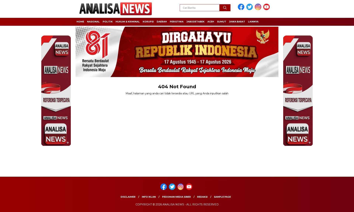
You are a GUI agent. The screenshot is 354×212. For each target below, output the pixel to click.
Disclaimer (128, 196)
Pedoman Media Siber (176, 196)
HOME (80, 21)
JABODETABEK (195, 21)
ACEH (210, 21)
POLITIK (108, 21)
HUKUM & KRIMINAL (128, 21)
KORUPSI (148, 21)
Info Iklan (149, 196)
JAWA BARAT (237, 21)
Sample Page (222, 196)
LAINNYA (253, 21)
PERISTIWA (176, 21)
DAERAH (162, 21)
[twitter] (250, 9)
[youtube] (267, 9)
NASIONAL (93, 21)
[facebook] (242, 9)
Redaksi (202, 196)
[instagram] (259, 9)
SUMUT (221, 21)
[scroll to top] (340, 206)
